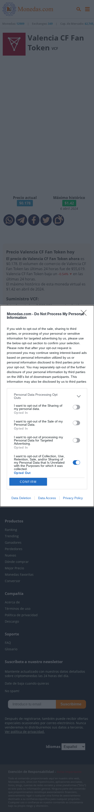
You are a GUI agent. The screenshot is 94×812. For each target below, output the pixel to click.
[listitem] (47, 396)
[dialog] (47, 406)
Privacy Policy (73, 498)
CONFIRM (28, 482)
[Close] (85, 314)
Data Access (47, 498)
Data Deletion (21, 498)
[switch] (76, 407)
